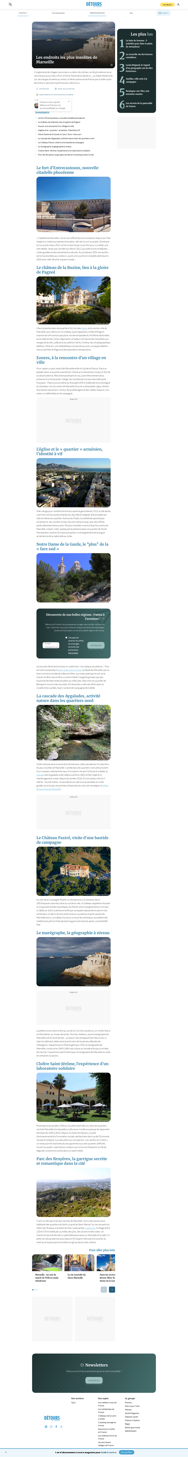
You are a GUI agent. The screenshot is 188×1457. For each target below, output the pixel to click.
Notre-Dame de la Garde (69, 670)
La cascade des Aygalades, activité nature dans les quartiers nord (66, 138)
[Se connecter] (178, 4)
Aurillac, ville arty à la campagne (136, 80)
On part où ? (23, 13)
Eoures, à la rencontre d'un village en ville (56, 126)
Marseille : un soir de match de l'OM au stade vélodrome (46, 1277)
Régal (127, 1424)
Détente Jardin (131, 1416)
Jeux (131, 13)
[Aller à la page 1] (33, 1289)
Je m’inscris (94, 1380)
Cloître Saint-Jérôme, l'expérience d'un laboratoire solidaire (64, 150)
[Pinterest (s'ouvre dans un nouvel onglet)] (46, 1426)
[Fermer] (69, 101)
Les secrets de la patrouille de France (139, 105)
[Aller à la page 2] (34, 1289)
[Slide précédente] (104, 1290)
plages (84, 328)
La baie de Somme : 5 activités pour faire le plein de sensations (139, 43)
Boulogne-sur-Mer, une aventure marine (137, 92)
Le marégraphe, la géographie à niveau (55, 146)
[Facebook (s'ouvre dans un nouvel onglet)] (56, 1426)
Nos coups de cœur (58, 13)
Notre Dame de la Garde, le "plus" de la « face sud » (60, 134)
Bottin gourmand (132, 1427)
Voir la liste (73, 653)
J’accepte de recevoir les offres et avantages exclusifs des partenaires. (76, 645)
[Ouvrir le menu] (10, 4)
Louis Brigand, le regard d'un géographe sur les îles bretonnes (139, 68)
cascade (40, 774)
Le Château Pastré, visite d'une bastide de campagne (61, 142)
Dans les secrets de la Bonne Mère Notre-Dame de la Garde (110, 1277)
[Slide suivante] (112, 1290)
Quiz (73, 1402)
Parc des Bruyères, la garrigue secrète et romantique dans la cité (66, 154)
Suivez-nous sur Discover (66, 89)
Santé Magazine (132, 1413)
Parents (128, 1402)
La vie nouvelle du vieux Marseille (77, 1276)
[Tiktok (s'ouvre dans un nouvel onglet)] (61, 1426)
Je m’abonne (167, 5)
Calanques (90, 1228)
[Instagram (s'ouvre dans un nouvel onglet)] (51, 1426)
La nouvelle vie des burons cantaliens (139, 56)
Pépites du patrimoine (97, 13)
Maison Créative (132, 1420)
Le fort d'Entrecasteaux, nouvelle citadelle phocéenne (61, 118)
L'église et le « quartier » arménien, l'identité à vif (59, 130)
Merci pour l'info (132, 1406)
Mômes (128, 1409)
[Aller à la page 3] (36, 1289)
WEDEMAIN (130, 1431)
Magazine (165, 13)
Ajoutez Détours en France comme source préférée (56, 95)
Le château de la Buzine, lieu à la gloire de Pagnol (59, 122)
